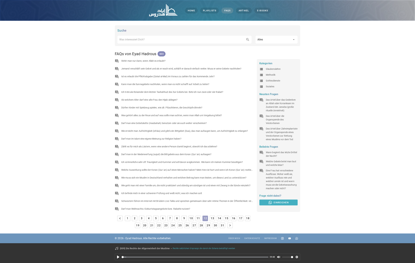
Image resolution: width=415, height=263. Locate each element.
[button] (276, 39)
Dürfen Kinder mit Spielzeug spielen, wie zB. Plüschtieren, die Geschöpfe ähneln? (161, 107)
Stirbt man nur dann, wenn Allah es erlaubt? (143, 61)
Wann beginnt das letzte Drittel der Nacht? (281, 154)
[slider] (195, 257)
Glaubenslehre (273, 69)
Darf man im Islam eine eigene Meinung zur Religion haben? (151, 138)
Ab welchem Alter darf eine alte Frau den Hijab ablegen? (149, 99)
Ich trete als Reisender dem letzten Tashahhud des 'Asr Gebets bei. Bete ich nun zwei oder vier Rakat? (172, 92)
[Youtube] (289, 238)
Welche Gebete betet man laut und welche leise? (281, 163)
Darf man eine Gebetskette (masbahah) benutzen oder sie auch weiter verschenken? (164, 123)
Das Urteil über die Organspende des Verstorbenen (275, 119)
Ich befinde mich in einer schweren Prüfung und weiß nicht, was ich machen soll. (161, 193)
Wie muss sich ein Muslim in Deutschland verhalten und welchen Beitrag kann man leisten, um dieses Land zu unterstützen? (183, 177)
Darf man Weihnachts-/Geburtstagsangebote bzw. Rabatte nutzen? (155, 209)
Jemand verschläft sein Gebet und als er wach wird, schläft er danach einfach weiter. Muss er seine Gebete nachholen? (181, 68)
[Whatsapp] (296, 238)
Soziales (270, 86)
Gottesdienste (273, 80)
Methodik (270, 74)
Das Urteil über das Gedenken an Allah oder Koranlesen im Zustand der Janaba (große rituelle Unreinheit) (281, 105)
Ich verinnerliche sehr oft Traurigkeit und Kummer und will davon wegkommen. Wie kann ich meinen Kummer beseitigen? (182, 162)
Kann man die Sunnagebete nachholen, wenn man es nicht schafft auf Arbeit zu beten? (165, 84)
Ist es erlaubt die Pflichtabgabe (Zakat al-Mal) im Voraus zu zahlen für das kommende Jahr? (168, 76)
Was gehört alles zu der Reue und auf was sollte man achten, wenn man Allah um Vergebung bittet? (171, 115)
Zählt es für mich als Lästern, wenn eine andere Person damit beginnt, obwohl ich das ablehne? (169, 146)
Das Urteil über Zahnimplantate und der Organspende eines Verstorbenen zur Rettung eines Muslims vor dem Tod (281, 134)
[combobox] (184, 39)
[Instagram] (282, 238)
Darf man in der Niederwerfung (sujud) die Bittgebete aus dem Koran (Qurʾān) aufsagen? (166, 154)
